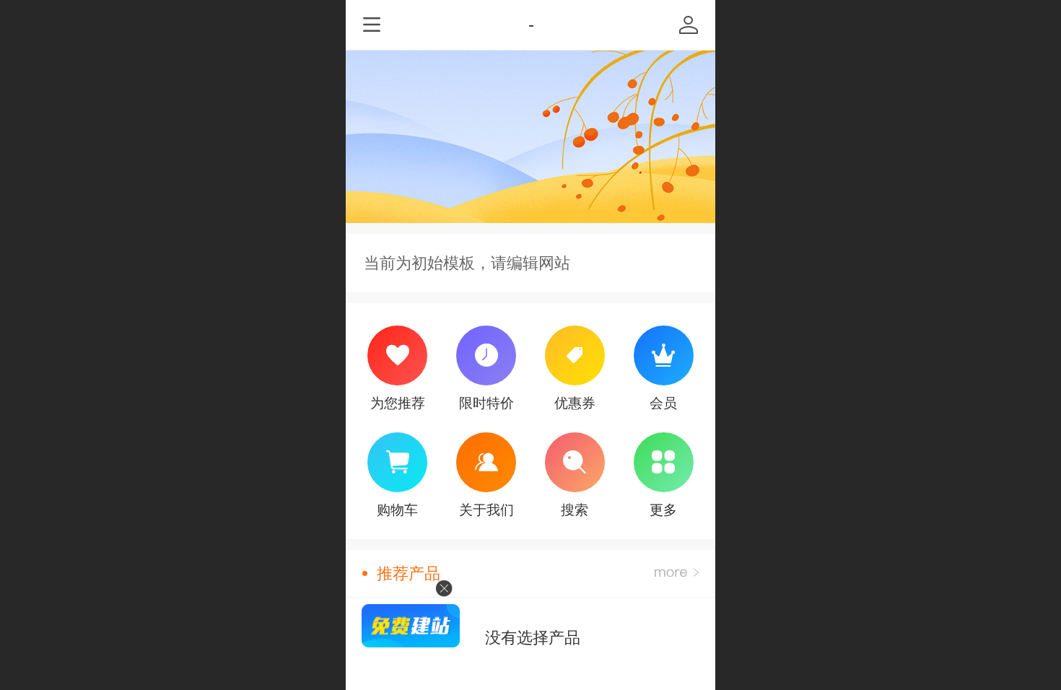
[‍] (677, 573)
